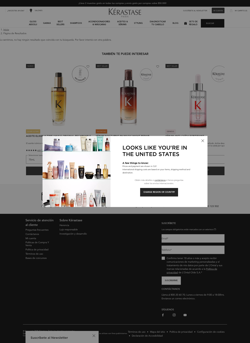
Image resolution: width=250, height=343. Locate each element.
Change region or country (159, 192)
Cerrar (202, 140)
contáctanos (160, 180)
